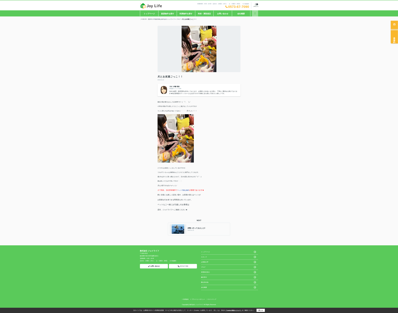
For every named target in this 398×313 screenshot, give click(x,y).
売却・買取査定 (204, 14)
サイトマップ (212, 299)
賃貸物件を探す (167, 14)
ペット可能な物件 (183, 190)
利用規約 (186, 299)
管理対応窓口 (205, 272)
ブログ (203, 267)
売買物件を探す (185, 14)
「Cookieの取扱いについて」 (233, 310)
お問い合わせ (222, 14)
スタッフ (204, 257)
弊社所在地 (204, 282)
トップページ (149, 14)
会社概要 (241, 14)
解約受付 (204, 277)
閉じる (260, 310)
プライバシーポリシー (198, 299)
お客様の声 (204, 262)
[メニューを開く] (255, 13)
